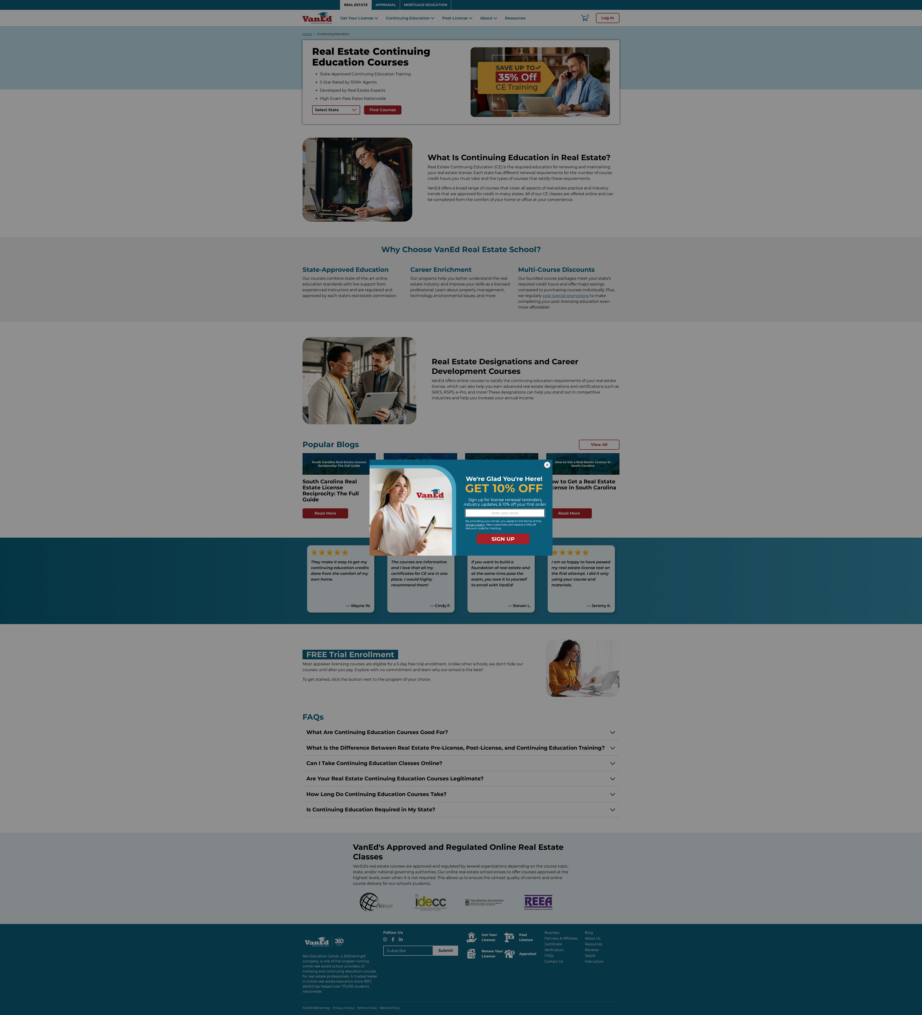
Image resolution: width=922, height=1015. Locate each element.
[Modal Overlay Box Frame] (461, 508)
